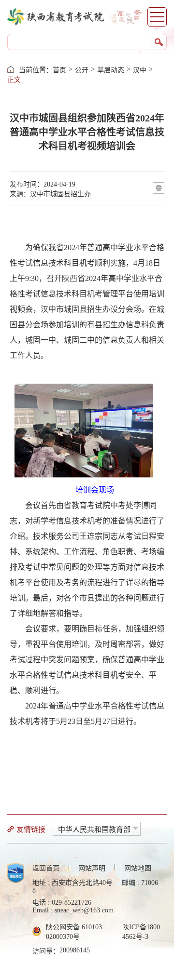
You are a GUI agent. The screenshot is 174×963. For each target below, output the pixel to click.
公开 (81, 70)
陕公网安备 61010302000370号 (74, 931)
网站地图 (137, 868)
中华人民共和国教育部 (94, 829)
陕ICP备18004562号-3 (141, 931)
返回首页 (45, 868)
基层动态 (110, 70)
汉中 (139, 70)
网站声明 (91, 868)
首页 (59, 70)
